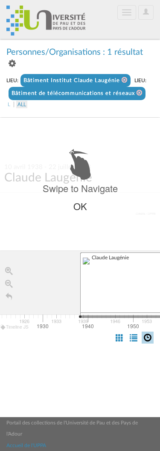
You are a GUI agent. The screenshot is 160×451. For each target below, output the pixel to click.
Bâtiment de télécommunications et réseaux (74, 93)
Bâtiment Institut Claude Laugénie (72, 80)
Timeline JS (17, 327)
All (21, 104)
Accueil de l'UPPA (26, 445)
